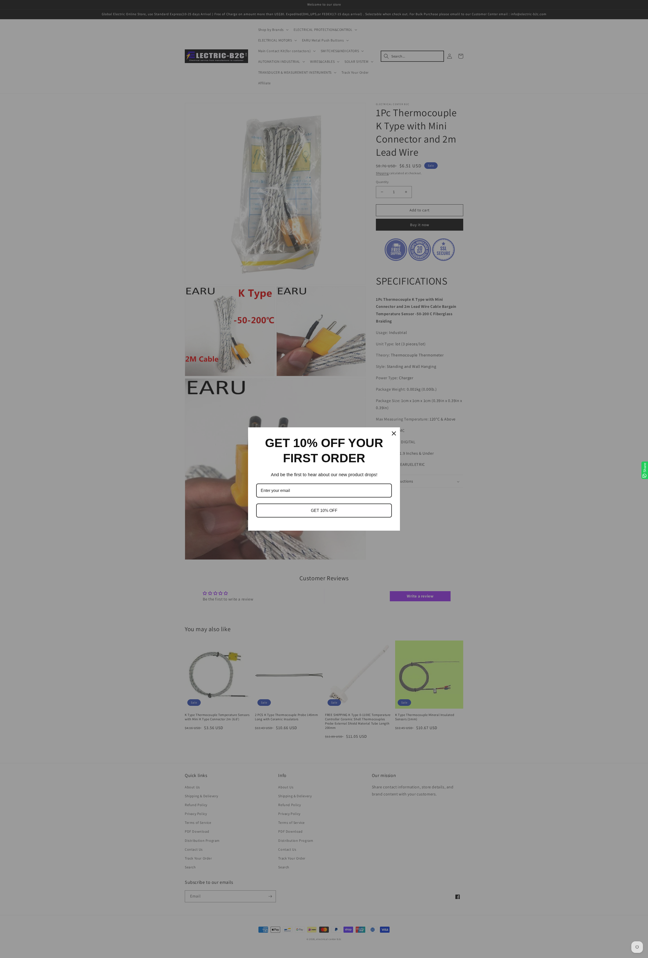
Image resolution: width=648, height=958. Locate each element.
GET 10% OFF (324, 510)
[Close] (394, 433)
